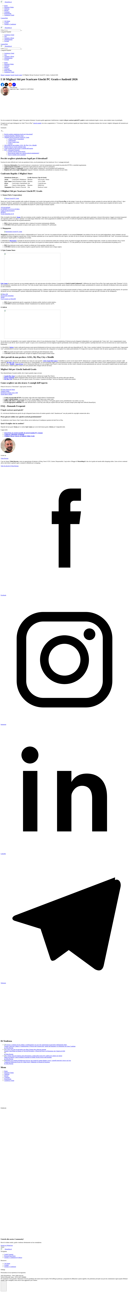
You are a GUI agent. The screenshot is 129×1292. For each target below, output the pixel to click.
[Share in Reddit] (10, 86)
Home (2, 75)
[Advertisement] (64, 107)
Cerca (2, 30)
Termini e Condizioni (10, 1266)
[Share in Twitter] (6, 86)
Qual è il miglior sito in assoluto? (17, 154)
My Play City (11, 362)
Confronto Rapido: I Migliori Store (14, 136)
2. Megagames (12, 140)
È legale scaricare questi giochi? (16, 151)
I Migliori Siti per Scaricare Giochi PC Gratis (16, 137)
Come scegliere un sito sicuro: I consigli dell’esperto (18, 148)
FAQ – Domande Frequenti (11, 150)
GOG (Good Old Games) (50, 361)
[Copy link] (14, 86)
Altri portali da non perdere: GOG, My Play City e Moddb (20, 145)
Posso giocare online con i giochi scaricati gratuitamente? (23, 153)
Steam (18, 217)
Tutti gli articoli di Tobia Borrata (10, 466)
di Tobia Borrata (8, 1048)
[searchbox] (12, 30)
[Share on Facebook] (3, 86)
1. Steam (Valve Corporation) (16, 139)
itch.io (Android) (9, 377)
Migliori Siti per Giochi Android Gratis (15, 147)
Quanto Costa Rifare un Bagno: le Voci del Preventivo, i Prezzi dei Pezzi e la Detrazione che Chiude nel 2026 (34, 1051)
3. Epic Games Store (13, 142)
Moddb (12, 364)
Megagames (13, 240)
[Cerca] (21, 30)
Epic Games (4, 283)
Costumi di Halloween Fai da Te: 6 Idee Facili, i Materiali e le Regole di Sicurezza (27, 1062)
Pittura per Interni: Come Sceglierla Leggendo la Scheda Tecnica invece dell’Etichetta (28, 1057)
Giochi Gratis (18, 75)
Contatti (6, 1265)
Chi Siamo (7, 1263)
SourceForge (19, 364)
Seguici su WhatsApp (7, 1245)
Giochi (12, 75)
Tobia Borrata (4, 458)
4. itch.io (10, 143)
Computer (7, 75)
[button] (4, 1286)
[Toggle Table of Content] (2, 131)
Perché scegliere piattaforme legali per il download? (18, 134)
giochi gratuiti (37, 123)
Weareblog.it (8, 2)
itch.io (11, 347)
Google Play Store (9, 376)
